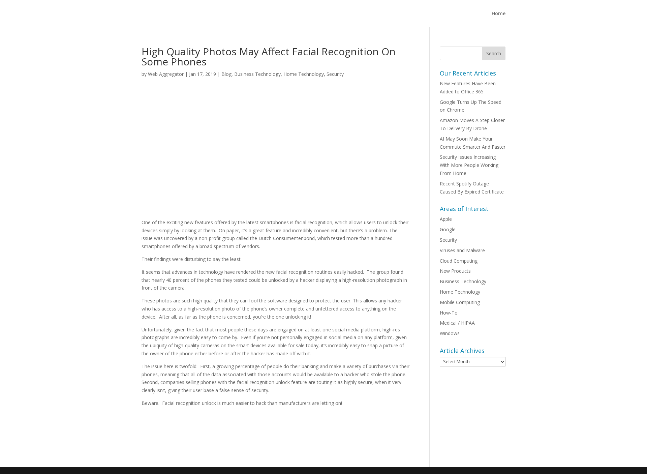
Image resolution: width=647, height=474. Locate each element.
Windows (450, 333)
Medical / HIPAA (457, 323)
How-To (449, 312)
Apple (446, 219)
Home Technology (303, 74)
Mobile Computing (460, 302)
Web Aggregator (166, 74)
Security (335, 74)
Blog (226, 74)
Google (448, 229)
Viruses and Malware (462, 250)
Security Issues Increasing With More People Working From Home (469, 165)
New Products (455, 271)
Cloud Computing (458, 261)
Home (498, 14)
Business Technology (257, 74)
